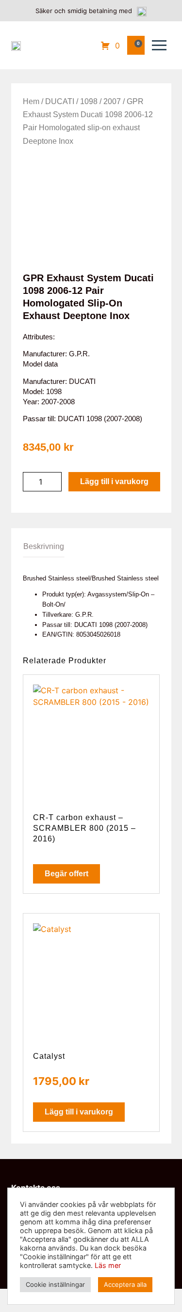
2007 (112, 101)
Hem (31, 101)
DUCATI (59, 101)
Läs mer (108, 1265)
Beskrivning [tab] (43, 546)
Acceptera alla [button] (125, 1284)
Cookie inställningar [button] (55, 1284)
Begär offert (66, 874)
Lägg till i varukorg (114, 481)
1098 (89, 101)
